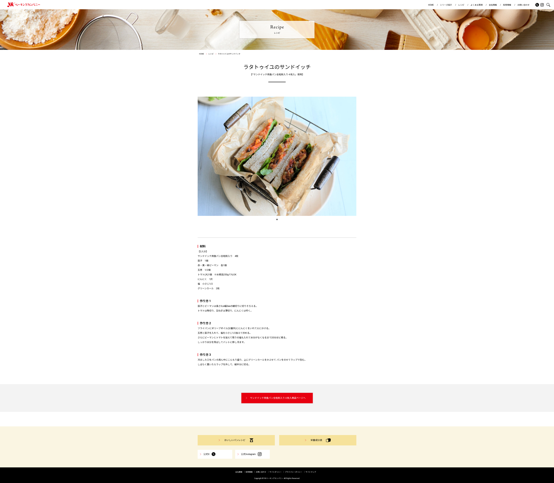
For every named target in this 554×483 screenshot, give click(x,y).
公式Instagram (248, 454)
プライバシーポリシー (293, 472)
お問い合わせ (523, 5)
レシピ (461, 5)
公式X (206, 454)
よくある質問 (476, 5)
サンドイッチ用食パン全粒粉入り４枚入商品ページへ (278, 398)
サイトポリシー (275, 472)
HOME (431, 5)
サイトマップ (311, 472)
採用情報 (507, 5)
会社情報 (493, 5)
